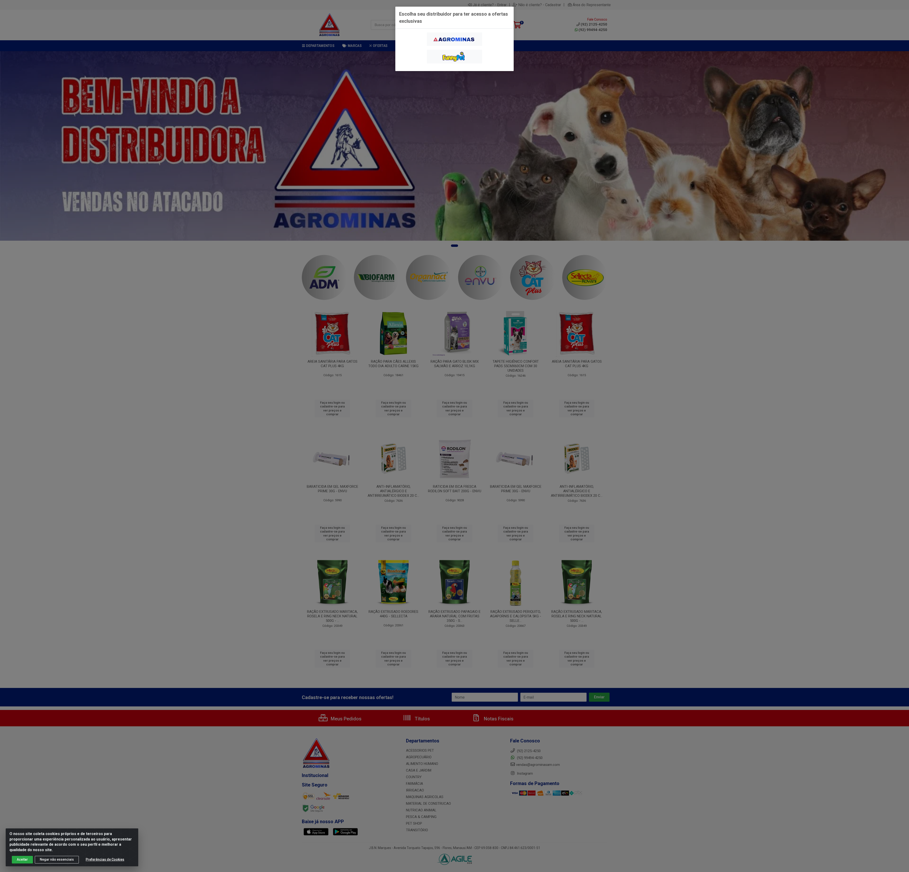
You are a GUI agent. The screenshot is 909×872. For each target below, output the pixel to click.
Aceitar (22, 859)
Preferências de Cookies (105, 859)
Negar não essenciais (57, 859)
